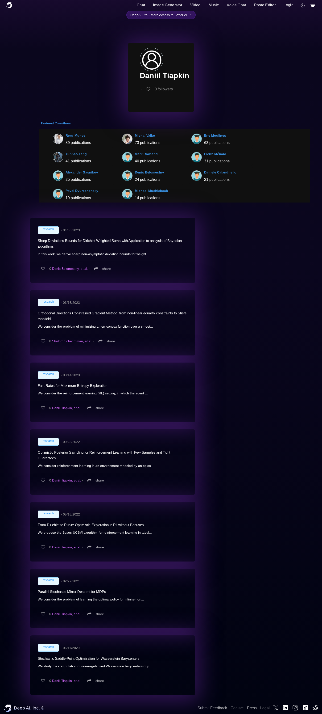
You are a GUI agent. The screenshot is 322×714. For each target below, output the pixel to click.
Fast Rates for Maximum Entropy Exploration (72, 386)
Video (195, 5)
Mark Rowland (146, 154)
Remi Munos (76, 135)
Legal (265, 708)
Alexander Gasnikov (82, 172)
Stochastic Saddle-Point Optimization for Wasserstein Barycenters (89, 658)
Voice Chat (236, 5)
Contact (237, 708)
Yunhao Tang (76, 154)
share (106, 268)
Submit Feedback (212, 708)
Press (252, 708)
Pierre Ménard (215, 154)
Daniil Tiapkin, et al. (66, 408)
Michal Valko (145, 135)
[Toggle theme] (302, 5)
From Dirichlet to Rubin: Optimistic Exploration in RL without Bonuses (91, 525)
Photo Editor (265, 5)
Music (214, 5)
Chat (141, 5)
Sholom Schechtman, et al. (72, 341)
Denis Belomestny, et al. (70, 268)
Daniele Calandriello (220, 172)
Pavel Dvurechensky (82, 191)
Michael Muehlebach (151, 191)
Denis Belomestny (149, 172)
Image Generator (167, 5)
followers (164, 89)
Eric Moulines (215, 135)
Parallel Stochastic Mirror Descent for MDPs (72, 592)
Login (288, 5)
